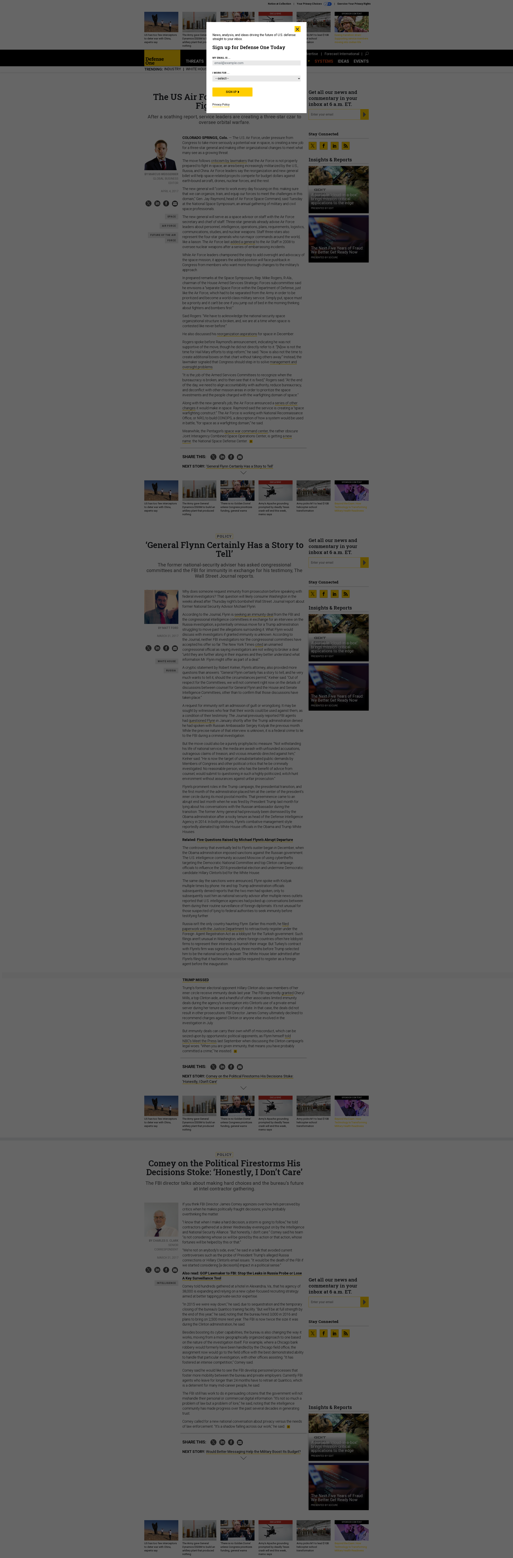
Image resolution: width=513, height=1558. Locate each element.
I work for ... (220, 72)
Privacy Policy (221, 104)
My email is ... (221, 57)
